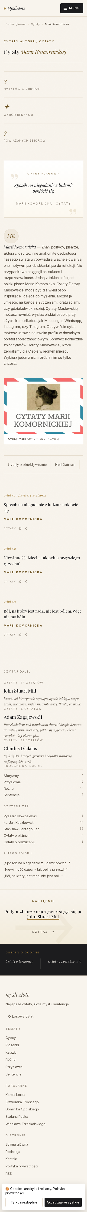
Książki (11, 1052)
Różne (43, 788)
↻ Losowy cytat (20, 1016)
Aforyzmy (43, 776)
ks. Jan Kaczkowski (43, 822)
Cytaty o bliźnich (43, 835)
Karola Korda (15, 1095)
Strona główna (16, 24)
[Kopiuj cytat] (20, 528)
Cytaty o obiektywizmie (27, 464)
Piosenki (12, 1045)
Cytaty (35, 24)
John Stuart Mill (43, 916)
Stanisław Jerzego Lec (43, 829)
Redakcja (13, 1152)
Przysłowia (43, 782)
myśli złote (17, 994)
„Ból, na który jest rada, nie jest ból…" (33, 876)
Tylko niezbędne (24, 1202)
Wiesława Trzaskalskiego (25, 1124)
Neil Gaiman (65, 464)
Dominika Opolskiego (22, 1109)
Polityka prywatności (22, 1166)
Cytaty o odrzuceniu (43, 842)
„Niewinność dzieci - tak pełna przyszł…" (36, 869)
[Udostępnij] (25, 528)
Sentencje (43, 795)
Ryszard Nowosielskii (43, 816)
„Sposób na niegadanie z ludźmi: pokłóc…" (37, 863)
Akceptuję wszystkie (63, 1202)
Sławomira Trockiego (22, 1102)
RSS (9, 1173)
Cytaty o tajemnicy (19, 961)
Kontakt (11, 1159)
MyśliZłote (16, 8)
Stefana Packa (17, 1116)
